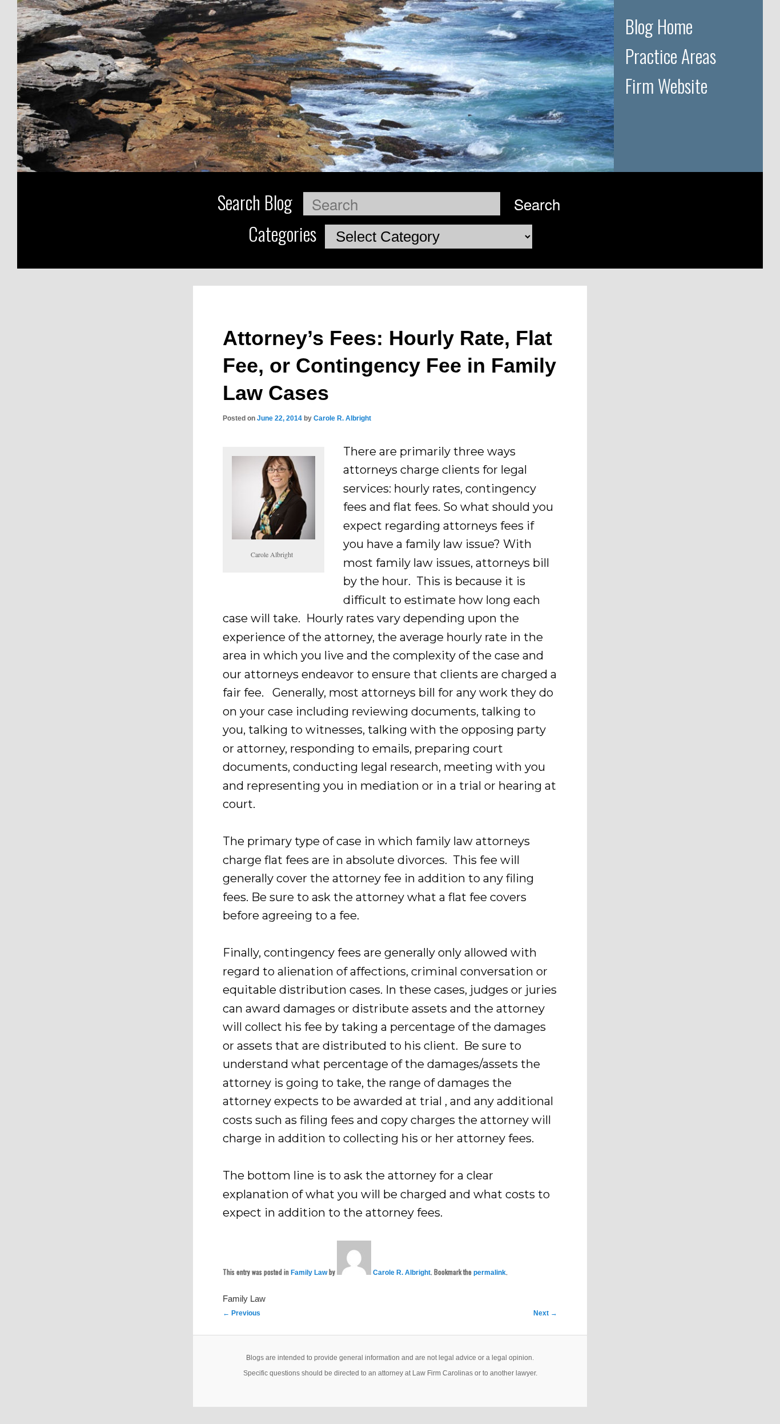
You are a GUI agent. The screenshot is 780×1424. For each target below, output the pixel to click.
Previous (241, 1313)
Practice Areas (670, 55)
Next (545, 1313)
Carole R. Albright (342, 418)
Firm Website (666, 85)
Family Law (309, 1273)
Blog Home (659, 26)
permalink (489, 1273)
